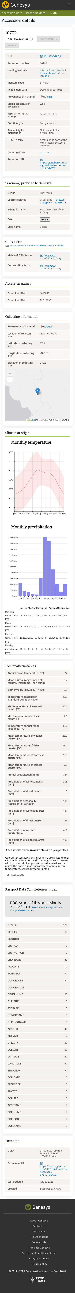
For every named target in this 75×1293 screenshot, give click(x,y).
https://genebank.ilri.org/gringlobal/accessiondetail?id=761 (53, 165)
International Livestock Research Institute (53, 72)
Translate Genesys (39, 1247)
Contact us (39, 1226)
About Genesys (39, 1220)
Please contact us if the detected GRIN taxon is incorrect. (36, 245)
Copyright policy (39, 1258)
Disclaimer (39, 1231)
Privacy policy (39, 1263)
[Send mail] (7, 246)
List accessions (15, 874)
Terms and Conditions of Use (39, 1253)
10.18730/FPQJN (53, 56)
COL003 (44, 152)
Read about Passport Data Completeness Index (36, 909)
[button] (37, 391)
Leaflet (32, 420)
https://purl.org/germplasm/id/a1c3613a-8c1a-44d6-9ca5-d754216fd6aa (53, 1170)
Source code (39, 1242)
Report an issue (39, 1236)
